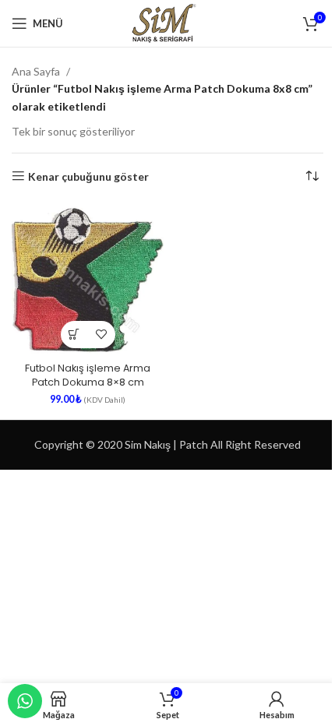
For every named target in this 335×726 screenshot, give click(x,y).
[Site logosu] (167, 22)
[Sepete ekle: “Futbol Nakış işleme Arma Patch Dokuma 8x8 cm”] (74, 334)
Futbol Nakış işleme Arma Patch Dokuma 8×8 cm (87, 375)
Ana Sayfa (36, 71)
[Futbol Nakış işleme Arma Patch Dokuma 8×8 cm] (88, 280)
